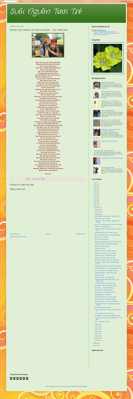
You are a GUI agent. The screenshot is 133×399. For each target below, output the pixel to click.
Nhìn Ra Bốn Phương (100, 30)
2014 (95, 345)
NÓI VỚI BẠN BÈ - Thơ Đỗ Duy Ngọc (111, 91)
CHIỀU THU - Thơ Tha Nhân (102, 218)
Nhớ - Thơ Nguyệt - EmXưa (102, 321)
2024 (95, 187)
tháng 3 (97, 336)
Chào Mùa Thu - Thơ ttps (101, 237)
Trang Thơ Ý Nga (99, 275)
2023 (95, 189)
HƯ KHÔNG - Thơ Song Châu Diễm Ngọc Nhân (107, 315)
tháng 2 (97, 338)
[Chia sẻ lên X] (40, 179)
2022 (95, 192)
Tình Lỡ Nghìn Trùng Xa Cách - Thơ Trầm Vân (107, 216)
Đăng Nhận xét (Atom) (21, 236)
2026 (95, 182)
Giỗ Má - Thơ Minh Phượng (102, 246)
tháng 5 (97, 331)
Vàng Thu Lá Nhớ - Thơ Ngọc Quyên (104, 277)
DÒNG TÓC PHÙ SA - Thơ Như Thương (105, 251)
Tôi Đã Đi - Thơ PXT (100, 248)
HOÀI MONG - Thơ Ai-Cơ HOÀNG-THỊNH (105, 285)
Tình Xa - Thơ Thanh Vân (101, 239)
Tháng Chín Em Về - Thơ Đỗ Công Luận (105, 299)
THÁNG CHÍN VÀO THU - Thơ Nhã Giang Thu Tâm (108, 268)
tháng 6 (97, 329)
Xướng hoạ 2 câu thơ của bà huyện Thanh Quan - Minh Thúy (110, 130)
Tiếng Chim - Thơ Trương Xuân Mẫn (111, 120)
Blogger (85, 386)
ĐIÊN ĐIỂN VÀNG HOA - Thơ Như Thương (106, 232)
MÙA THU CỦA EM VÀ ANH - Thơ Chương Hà (107, 260)
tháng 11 (97, 209)
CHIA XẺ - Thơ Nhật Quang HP (103, 226)
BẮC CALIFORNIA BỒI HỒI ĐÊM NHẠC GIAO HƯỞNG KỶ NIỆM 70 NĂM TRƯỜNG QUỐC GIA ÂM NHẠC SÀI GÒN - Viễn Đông (106, 33)
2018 (95, 201)
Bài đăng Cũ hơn (80, 234)
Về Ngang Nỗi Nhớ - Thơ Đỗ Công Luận (112, 158)
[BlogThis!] (38, 179)
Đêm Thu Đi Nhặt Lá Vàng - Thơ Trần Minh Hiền (107, 235)
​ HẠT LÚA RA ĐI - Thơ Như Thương (104, 313)
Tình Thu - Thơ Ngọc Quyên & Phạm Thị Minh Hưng (108, 224)
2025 (95, 185)
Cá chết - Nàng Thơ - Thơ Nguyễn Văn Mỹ (106, 270)
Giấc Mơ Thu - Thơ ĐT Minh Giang (104, 290)
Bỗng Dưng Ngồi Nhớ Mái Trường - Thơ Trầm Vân (108, 242)
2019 (95, 198)
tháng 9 (97, 214)
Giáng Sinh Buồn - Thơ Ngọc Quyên (103, 150)
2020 (95, 196)
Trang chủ (48, 234)
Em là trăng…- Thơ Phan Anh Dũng (104, 288)
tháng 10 (97, 212)
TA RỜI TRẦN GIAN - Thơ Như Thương (105, 283)
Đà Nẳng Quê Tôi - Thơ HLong (103, 294)
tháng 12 (97, 207)
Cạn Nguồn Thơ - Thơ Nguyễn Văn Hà (105, 292)
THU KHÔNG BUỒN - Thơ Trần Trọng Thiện (106, 244)
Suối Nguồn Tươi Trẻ (46, 11)
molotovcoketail (71, 386)
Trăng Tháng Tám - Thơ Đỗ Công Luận (105, 255)
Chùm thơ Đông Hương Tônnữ (103, 307)
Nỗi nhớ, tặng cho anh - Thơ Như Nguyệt (105, 297)
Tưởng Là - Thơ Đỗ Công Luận (109, 141)
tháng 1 (97, 340)
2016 (95, 205)
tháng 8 (97, 324)
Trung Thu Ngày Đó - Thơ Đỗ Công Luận (105, 272)
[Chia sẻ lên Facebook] (42, 179)
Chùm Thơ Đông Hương (107, 82)
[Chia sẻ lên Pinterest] (44, 179)
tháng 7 (97, 326)
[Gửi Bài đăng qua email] (33, 178)
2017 (95, 203)
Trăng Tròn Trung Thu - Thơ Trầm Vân (105, 257)
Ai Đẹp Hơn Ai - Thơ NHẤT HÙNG (110, 101)
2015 (95, 343)
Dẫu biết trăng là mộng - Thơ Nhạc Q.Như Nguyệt (108, 266)
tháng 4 (97, 333)
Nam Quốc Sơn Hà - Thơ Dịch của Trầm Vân (106, 301)
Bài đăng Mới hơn (15, 234)
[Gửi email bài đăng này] (36, 179)
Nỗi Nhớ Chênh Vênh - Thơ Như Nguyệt (105, 253)
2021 (95, 194)
